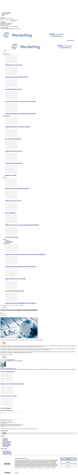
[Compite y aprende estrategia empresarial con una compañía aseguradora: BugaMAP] (11, 252)
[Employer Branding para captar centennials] (11, 276)
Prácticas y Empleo (6, 243)
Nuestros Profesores (6, 115)
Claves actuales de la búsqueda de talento (14, 290)
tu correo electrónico (14, 26)
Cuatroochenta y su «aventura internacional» (15, 360)
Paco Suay (2, 313)
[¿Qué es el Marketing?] (11, 210)
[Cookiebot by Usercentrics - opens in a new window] (7, 473)
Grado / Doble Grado (6, 450)
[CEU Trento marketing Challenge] (11, 136)
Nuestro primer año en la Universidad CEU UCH (16, 77)
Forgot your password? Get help (6, 23)
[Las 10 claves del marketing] (11, 234)
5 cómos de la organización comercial (13, 163)
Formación (5, 239)
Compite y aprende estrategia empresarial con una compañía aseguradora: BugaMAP (25, 254)
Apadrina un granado (10, 359)
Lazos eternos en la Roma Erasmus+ (13, 89)
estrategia (4, 357)
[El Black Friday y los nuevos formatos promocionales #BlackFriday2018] (11, 222)
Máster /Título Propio (6, 451)
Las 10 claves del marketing (11, 237)
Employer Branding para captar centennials (15, 278)
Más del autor (11, 371)
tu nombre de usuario (15, 19)
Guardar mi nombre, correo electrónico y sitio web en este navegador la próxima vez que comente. (19, 428)
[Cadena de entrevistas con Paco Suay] (11, 148)
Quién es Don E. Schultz (10, 175)
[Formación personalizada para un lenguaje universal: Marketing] (11, 111)
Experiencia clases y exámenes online (13, 64)
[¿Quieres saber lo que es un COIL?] (11, 198)
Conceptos (5, 177)
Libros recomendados (9, 241)
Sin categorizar (6, 446)
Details (16, 472)
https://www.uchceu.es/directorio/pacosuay (8, 368)
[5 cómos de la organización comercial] (11, 160)
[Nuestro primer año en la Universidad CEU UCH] (11, 74)
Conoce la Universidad (7, 12)
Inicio (1, 305)
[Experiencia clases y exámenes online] (11, 62)
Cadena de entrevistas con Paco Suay (13, 151)
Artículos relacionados (4, 371)
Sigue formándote (6, 13)
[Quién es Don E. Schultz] (11, 173)
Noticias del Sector (8, 242)
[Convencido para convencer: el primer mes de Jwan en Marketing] (11, 99)
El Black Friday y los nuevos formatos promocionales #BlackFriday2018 (22, 225)
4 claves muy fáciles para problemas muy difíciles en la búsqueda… (20, 266)
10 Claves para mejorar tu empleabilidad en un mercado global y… (21, 303)
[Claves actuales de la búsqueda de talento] (11, 288)
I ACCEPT (68, 458)
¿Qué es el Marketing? (10, 212)
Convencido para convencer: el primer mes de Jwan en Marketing (20, 101)
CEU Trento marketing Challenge (13, 138)
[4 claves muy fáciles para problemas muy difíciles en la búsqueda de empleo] (11, 264)
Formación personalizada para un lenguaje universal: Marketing (20, 113)
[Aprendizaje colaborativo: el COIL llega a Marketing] (11, 124)
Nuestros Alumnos (6, 53)
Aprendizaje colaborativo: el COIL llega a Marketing (17, 126)
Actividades (7, 240)
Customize (68, 462)
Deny (68, 465)
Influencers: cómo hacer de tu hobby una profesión (17, 188)
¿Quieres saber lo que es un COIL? (13, 200)
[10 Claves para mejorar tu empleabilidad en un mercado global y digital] (11, 300)
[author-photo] (3, 366)
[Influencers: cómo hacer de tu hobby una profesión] (11, 186)
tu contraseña (13, 20)
